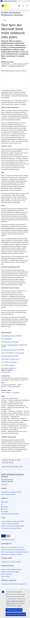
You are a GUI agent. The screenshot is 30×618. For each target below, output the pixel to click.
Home (4, 20)
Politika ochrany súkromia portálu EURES (12, 526)
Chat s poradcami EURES (8, 494)
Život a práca (16, 392)
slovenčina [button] (19, 6)
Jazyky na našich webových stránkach (11, 569)
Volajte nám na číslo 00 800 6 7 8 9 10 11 (12, 547)
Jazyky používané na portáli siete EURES (12, 521)
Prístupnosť (4, 484)
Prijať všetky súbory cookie (14, 610)
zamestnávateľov (19, 353)
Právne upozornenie (6, 574)
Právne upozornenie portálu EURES (11, 528)
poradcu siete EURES (13, 342)
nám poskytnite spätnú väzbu (14, 466)
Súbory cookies (5, 576)
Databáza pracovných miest (8, 349)
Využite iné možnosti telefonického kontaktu (13, 549)
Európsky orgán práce (7, 378)
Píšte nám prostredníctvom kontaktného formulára (14, 552)
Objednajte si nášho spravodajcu (10, 513)
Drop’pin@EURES (6, 338)
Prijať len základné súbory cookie (16, 614)
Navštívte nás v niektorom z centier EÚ (11, 554)
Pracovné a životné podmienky (9, 345)
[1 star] (3, 462)
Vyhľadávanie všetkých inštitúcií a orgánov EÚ (13, 584)
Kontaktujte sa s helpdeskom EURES (11, 492)
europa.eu (12, 539)
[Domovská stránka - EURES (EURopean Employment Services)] (9, 6)
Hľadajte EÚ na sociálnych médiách (11, 562)
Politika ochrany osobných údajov (10, 571)
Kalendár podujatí (6, 356)
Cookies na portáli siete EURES (10, 523)
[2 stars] (4, 462)
